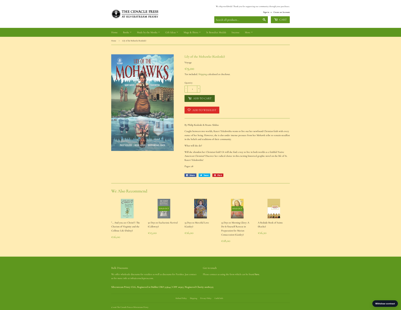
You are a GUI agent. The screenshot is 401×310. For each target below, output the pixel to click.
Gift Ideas (170, 32)
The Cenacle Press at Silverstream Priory (132, 307)
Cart (283, 19)
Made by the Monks (147, 32)
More (248, 32)
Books (126, 32)
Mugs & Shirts (191, 32)
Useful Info (218, 298)
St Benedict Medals (216, 32)
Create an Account (281, 12)
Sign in (266, 12)
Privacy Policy (205, 298)
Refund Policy (181, 298)
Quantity (189, 82)
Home (114, 32)
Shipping (202, 74)
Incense (236, 32)
